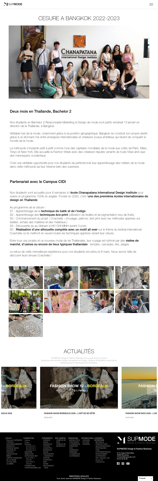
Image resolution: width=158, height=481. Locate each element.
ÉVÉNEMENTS (47, 438)
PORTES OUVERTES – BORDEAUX (48, 448)
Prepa (27, 442)
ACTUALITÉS (11, 462)
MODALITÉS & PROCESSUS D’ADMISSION (74, 442)
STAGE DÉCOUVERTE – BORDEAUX (48, 454)
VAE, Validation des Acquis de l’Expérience (103, 460)
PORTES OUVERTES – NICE (48, 460)
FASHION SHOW (12, 448)
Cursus (27, 440)
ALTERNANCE (74, 456)
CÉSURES (86, 444)
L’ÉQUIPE (10, 442)
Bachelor (28, 444)
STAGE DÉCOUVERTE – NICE (48, 466)
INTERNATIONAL (87, 438)
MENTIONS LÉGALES (79, 477)
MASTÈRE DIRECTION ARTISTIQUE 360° (31, 454)
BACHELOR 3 (31, 450)
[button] (152, 390)
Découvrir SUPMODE (14, 440)
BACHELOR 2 (31, 448)
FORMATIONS (28, 438)
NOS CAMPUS (60, 438)
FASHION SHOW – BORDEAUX (47, 442)
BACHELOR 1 (31, 446)
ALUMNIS (9, 464)
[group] (79, 393)
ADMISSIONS (73, 438)
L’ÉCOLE (8, 438)
